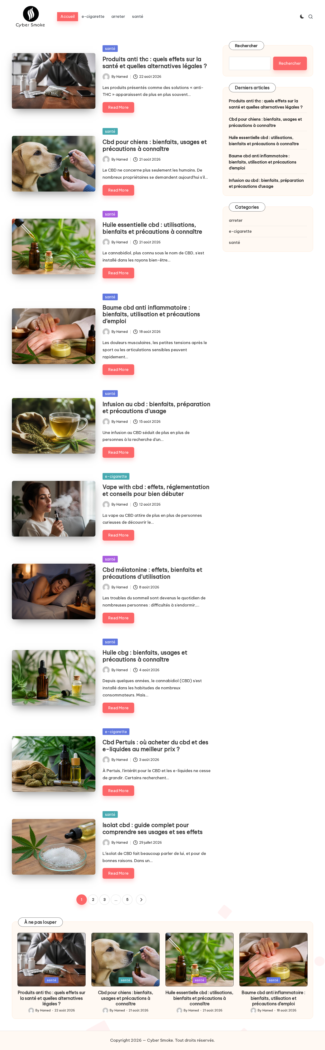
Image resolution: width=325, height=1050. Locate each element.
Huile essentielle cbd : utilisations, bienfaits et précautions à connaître (152, 228)
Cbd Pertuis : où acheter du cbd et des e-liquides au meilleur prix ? (155, 746)
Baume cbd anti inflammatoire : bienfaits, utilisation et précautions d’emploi (151, 314)
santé (110, 48)
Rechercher (246, 45)
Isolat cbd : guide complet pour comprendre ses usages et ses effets (153, 828)
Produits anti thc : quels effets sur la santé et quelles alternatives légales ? (155, 62)
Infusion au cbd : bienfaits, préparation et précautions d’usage (156, 407)
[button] (141, 899)
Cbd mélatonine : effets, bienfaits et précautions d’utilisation (152, 573)
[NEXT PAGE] (141, 899)
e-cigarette (116, 476)
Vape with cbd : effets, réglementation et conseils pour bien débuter (156, 490)
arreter (236, 220)
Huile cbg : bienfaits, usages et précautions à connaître (145, 656)
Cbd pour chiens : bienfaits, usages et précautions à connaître (155, 145)
